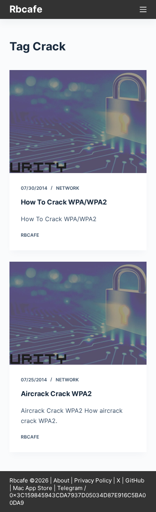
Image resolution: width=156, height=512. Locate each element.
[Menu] (143, 9)
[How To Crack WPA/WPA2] (78, 121)
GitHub (134, 480)
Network (67, 188)
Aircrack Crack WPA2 (56, 394)
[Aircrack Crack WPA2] (78, 313)
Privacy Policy (93, 480)
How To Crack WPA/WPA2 (64, 202)
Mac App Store (32, 488)
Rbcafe (25, 9)
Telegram (70, 488)
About (61, 480)
